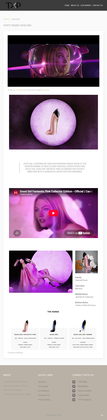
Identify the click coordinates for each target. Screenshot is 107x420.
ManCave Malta (85, 391)
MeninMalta (83, 386)
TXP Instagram (84, 400)
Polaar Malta (83, 395)
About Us (42, 382)
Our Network (43, 391)
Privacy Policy (44, 400)
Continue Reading (15, 353)
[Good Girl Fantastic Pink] (53, 61)
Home (6, 19)
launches (46, 90)
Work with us (43, 395)
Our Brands (43, 386)
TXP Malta (19, 90)
